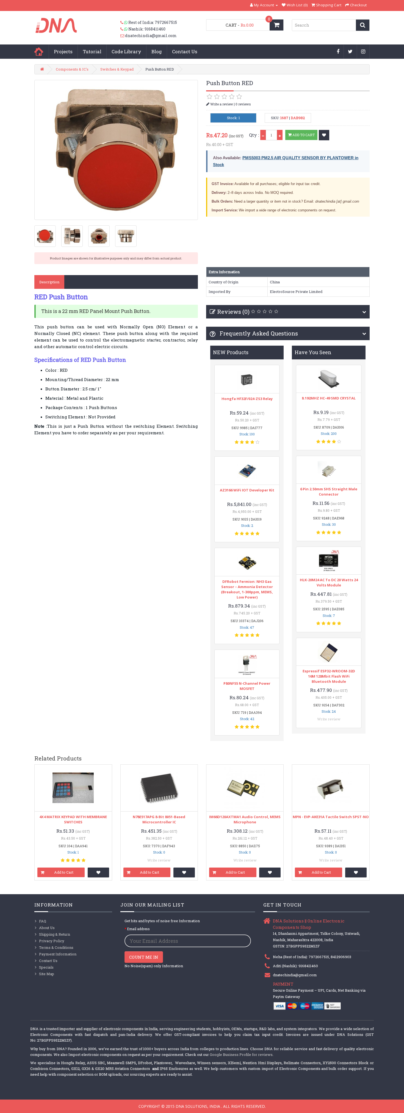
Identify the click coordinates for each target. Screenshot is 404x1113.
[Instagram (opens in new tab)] (363, 51)
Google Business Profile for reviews (241, 1054)
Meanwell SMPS (121, 1062)
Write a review (221, 104)
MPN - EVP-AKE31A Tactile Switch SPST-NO (331, 816)
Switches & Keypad (117, 69)
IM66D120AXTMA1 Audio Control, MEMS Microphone (245, 819)
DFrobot (145, 1062)
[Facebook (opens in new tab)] (338, 51)
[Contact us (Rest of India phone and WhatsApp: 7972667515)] (124, 22)
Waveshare (185, 1062)
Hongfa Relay (73, 1062)
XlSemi (234, 1062)
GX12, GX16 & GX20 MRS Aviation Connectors (111, 1068)
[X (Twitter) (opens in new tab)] (350, 51)
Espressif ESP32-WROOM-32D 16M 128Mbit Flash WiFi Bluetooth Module (329, 676)
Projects (63, 51)
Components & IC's (72, 69)
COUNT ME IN (143, 957)
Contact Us (184, 51)
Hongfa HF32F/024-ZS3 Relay (247, 398)
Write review (329, 719)
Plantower (163, 1062)
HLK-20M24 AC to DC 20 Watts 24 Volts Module (329, 582)
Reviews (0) (233, 311)
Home (38, 51)
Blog (156, 51)
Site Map (46, 973)
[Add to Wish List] (324, 135)
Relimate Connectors (302, 1062)
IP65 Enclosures (174, 1068)
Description (49, 281)
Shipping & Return (54, 934)
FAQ (42, 921)
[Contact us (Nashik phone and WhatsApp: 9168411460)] (124, 29)
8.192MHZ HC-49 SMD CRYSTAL (329, 398)
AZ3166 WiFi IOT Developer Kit (247, 490)
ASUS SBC (96, 1062)
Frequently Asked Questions (258, 333)
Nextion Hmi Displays (262, 1062)
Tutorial (92, 51)
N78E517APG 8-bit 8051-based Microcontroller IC (159, 819)
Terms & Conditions (56, 947)
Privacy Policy (51, 940)
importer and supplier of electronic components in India (108, 1028)
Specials (46, 967)
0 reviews (243, 104)
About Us (47, 927)
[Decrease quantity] (263, 135)
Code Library (126, 51)
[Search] (362, 25)
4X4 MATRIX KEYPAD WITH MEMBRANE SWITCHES (73, 819)
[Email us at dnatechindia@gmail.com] (122, 35)
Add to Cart (303, 135)
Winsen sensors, (211, 1062)
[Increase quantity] (280, 135)
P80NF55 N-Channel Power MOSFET (246, 686)
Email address (138, 929)
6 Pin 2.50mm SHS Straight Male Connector (328, 491)
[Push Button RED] (116, 150)
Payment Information (57, 954)
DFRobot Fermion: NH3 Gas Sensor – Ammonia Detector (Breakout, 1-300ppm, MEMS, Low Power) (247, 589)
